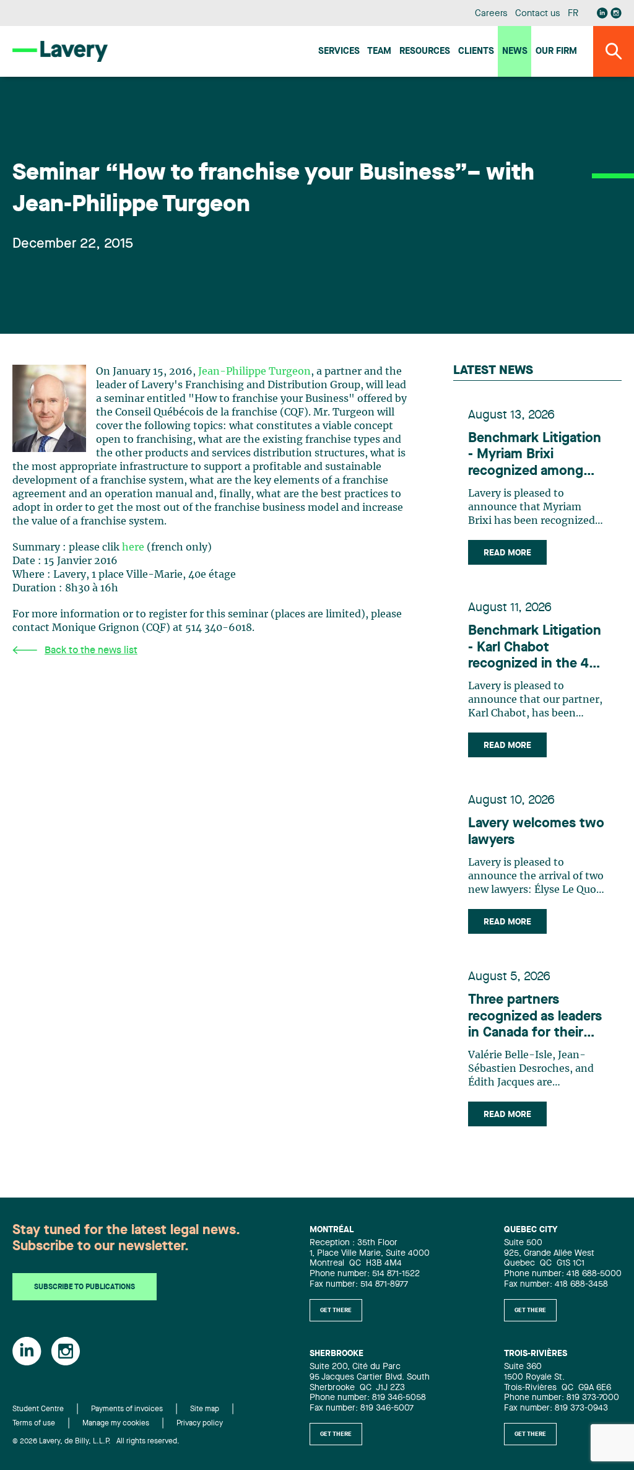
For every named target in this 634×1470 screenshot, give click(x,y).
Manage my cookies (115, 1423)
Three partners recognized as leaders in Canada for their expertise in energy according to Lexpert (535, 1017)
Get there (336, 1310)
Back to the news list (91, 651)
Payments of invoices (127, 1409)
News (515, 51)
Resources (424, 51)
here (134, 547)
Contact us (537, 14)
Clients (476, 51)
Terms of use (33, 1423)
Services (339, 51)
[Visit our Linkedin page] (602, 13)
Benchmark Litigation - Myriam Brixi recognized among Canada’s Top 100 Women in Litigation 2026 (534, 455)
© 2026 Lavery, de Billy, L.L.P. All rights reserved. (96, 1441)
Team (379, 51)
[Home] (60, 51)
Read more (507, 553)
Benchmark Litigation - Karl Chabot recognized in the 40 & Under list (534, 648)
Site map (204, 1409)
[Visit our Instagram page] (616, 13)
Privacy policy (199, 1423)
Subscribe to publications (84, 1287)
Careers (491, 14)
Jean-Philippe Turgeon (254, 371)
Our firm (556, 51)
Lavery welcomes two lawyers (536, 831)
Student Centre (38, 1409)
